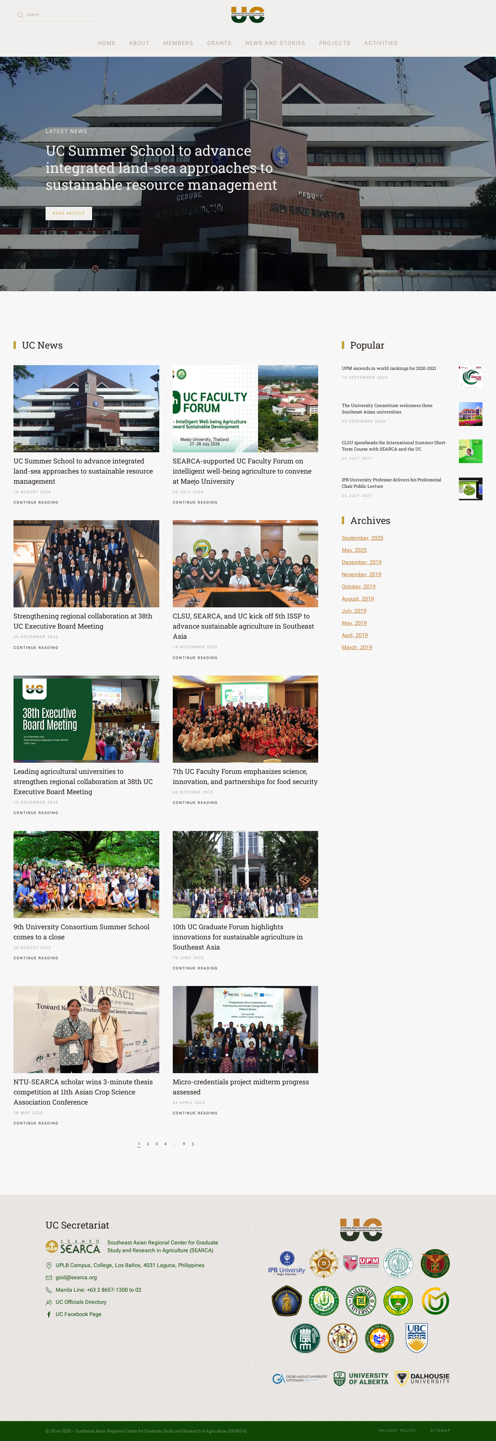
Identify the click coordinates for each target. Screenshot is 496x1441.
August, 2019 (358, 599)
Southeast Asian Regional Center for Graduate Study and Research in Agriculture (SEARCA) (161, 1431)
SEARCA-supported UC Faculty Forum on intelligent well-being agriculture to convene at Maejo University (242, 470)
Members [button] (178, 43)
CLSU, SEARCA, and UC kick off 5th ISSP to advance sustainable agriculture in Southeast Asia (243, 625)
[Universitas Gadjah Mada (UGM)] (324, 1263)
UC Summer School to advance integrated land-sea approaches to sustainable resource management (161, 167)
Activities (381, 43)
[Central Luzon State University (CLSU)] (398, 1301)
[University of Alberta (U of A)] (361, 1378)
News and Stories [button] (275, 43)
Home (107, 43)
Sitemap (440, 1431)
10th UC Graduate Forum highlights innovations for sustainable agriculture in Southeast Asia (238, 936)
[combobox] (53, 15)
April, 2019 (355, 635)
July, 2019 (354, 611)
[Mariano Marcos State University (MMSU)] (379, 1338)
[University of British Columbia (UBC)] (417, 1338)
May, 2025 (354, 550)
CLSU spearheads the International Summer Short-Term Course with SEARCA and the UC (394, 445)
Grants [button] (219, 43)
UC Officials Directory (81, 1302)
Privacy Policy (398, 1431)
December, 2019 (362, 562)
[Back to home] (248, 15)
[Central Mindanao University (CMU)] (435, 1301)
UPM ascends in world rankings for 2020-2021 (389, 368)
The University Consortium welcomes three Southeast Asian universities (387, 408)
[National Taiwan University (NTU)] (342, 1338)
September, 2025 (362, 538)
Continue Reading (36, 502)
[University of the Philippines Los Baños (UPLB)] (435, 1263)
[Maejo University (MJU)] (324, 1301)
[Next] (193, 1144)
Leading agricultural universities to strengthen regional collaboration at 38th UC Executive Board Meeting (83, 781)
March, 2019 (357, 647)
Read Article (69, 213)
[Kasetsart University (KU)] (398, 1263)
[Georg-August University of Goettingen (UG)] (300, 1378)
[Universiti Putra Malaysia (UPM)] (361, 1264)
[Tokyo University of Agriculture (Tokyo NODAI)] (305, 1338)
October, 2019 (359, 586)
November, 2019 (361, 574)
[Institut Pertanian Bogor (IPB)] (287, 1263)
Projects (335, 43)
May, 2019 (354, 623)
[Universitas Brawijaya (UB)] (287, 1300)
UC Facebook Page (79, 1314)
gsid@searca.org (76, 1277)
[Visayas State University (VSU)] (361, 1301)
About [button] (139, 43)
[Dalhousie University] (422, 1379)
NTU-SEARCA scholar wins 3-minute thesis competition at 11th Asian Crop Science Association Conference (83, 1091)
